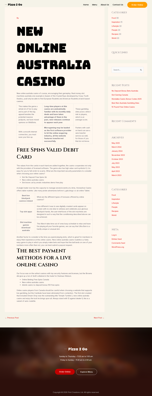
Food (114, 18)
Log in (114, 235)
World (114, 38)
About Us (105, 4)
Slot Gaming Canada (120, 95)
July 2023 (115, 163)
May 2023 (116, 167)
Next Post (99, 318)
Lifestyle (115, 26)
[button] (137, 5)
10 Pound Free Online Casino (123, 107)
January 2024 (117, 151)
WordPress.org (118, 247)
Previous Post (12, 318)
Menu (94, 4)
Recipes (115, 34)
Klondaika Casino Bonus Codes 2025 (127, 99)
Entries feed (117, 239)
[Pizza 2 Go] (14, 4)
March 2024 (116, 147)
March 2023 (116, 175)
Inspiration (116, 22)
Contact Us (118, 4)
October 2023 (117, 159)
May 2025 (116, 143)
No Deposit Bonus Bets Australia (125, 91)
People (114, 30)
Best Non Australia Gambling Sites (125, 103)
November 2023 (118, 155)
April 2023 (116, 171)
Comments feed (118, 243)
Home (86, 4)
